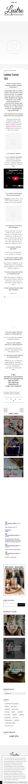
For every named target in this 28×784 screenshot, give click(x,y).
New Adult (14, 706)
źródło (13, 150)
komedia (21, 714)
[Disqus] (13, 501)
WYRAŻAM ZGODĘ (23, 782)
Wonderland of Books (13, 89)
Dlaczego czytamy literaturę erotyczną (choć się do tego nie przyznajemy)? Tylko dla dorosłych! (14, 624)
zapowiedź (8, 717)
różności (17, 393)
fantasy (14, 714)
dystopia (15, 717)
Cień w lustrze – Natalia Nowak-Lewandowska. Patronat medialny (14, 568)
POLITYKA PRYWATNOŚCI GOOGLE (10, 782)
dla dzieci (7, 714)
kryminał (7, 709)
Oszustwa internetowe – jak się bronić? (13, 425)
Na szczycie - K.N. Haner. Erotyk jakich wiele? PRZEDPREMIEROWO (14, 648)
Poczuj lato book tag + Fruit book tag (13, 467)
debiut (13, 712)
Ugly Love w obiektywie (13, 446)
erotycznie (15, 709)
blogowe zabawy (9, 393)
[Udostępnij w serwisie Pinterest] (13, 400)
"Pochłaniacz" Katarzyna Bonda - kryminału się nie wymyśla (14, 671)
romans (7, 706)
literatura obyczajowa (11, 703)
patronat (20, 712)
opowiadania (8, 720)
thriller (7, 712)
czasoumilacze (9, 725)
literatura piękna (10, 723)
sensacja (16, 720)
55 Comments (13, 70)
